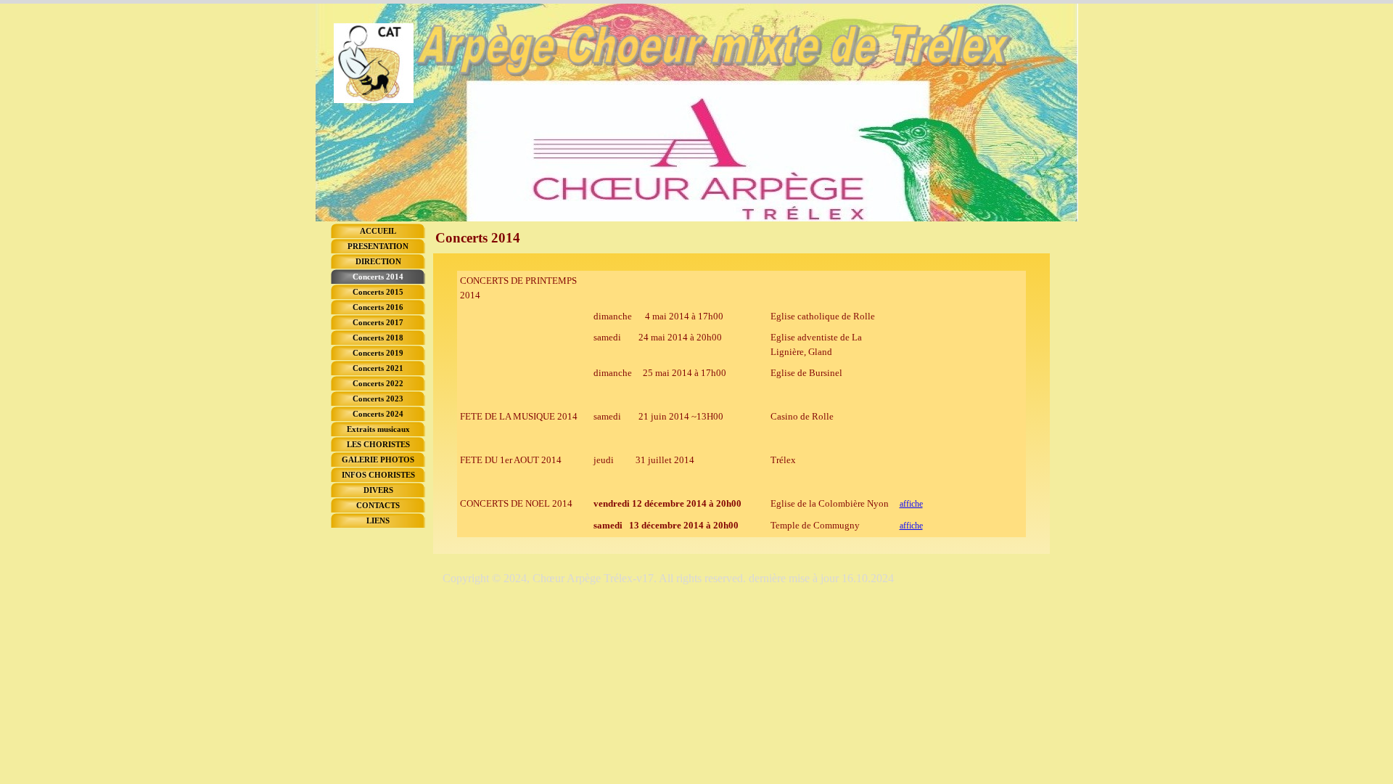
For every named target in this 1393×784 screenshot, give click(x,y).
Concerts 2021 (378, 368)
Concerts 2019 (378, 353)
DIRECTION (378, 262)
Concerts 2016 (378, 307)
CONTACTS (378, 506)
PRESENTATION (378, 246)
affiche (911, 504)
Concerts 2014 (378, 277)
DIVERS (378, 490)
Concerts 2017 (378, 323)
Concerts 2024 (378, 414)
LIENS (378, 521)
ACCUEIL (378, 231)
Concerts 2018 (378, 338)
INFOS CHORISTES (378, 475)
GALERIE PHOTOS (378, 460)
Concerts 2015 (378, 292)
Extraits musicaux (378, 429)
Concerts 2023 (378, 399)
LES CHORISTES (378, 445)
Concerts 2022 (378, 384)
